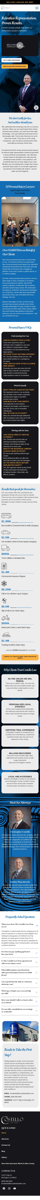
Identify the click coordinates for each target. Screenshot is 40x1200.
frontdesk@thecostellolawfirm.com (19, 1093)
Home (3, 1133)
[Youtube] (14, 1188)
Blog (3, 1151)
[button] (37, 8)
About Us (5, 1139)
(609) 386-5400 (12, 1097)
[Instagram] (9, 1188)
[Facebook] (3, 1188)
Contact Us (5, 1145)
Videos (4, 1157)
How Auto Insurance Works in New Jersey (17, 1163)
